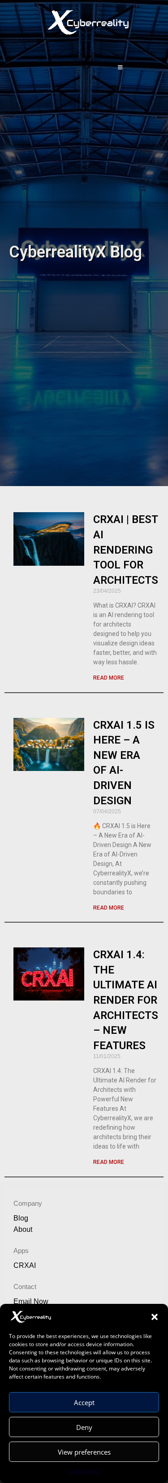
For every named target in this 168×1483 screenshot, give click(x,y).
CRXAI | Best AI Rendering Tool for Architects (125, 549)
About (22, 1229)
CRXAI (24, 1265)
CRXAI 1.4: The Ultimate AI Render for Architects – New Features (125, 1000)
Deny (84, 1427)
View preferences (84, 1451)
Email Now (30, 1301)
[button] (154, 1316)
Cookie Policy (84, 1471)
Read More (108, 678)
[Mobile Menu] (121, 67)
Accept (84, 1402)
